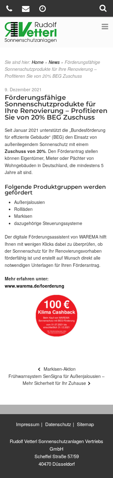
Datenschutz (58, 424)
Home (38, 62)
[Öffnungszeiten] (43, 10)
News (54, 62)
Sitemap (85, 424)
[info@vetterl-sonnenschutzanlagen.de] (26, 10)
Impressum (28, 424)
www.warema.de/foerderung (34, 286)
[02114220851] (10, 10)
